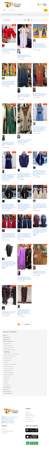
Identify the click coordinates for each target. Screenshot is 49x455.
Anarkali (5, 378)
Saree (5, 380)
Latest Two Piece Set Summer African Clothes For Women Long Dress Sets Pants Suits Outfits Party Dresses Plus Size (8, 83)
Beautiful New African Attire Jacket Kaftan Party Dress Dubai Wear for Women (24, 56)
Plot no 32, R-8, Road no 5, (12, 416)
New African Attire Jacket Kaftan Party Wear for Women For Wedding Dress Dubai (24, 141)
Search (45, 10)
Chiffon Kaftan (7, 345)
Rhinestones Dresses (8, 356)
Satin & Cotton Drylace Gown (10, 353)
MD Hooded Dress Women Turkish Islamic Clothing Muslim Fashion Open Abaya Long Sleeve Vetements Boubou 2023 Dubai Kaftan (40, 173)
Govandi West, (10, 418)
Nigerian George (7, 374)
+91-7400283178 (10, 421)
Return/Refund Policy (30, 415)
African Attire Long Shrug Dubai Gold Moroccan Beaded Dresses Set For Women (9, 50)
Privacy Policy (28, 419)
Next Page (27, 324)
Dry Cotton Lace (7, 368)
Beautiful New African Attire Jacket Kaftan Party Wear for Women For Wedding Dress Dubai (8, 144)
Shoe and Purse (6, 391)
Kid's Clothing (6, 387)
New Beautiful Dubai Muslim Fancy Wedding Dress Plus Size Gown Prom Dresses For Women (24, 278)
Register (45, 5)
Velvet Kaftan (7, 370)
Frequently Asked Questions (7, 431)
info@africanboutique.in (10, 422)
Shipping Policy (28, 413)
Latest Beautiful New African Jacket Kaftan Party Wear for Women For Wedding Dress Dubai (23, 96)
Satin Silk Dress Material (9, 364)
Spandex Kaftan (7, 347)
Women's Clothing (7, 341)
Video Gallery (4, 432)
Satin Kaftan (7, 360)
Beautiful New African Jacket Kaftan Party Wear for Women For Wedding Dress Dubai (39, 94)
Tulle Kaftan (6, 358)
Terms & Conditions (29, 421)
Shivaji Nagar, (4, 418)
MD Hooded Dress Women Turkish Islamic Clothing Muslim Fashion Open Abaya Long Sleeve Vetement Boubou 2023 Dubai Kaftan (24, 175)
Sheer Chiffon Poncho (9, 349)
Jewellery (5, 389)
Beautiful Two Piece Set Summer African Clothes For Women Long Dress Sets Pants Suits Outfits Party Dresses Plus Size (40, 46)
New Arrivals (5, 339)
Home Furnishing (6, 393)
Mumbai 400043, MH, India (7, 419)
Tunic (5, 382)
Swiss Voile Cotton (8, 372)
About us (27, 412)
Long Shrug (6, 351)
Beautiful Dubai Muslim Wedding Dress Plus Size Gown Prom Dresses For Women (9, 313)
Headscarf (6, 385)
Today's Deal (6, 337)
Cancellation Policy (29, 417)
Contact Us (4, 429)
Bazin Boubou (7, 366)
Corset (5, 362)
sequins (4, 335)
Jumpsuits (6, 343)
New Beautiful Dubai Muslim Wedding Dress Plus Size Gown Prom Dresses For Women (39, 272)
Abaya (5, 376)
